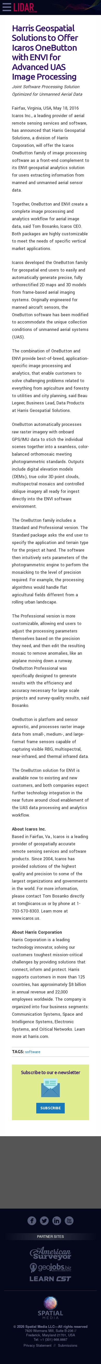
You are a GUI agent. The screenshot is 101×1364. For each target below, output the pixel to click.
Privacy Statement (38, 1345)
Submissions (67, 1345)
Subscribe (50, 1108)
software (32, 1052)
